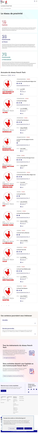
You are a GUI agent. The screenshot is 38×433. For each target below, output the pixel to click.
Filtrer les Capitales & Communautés (19, 431)
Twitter (19, 83)
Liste (10, 75)
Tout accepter (28, 428)
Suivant (6, 305)
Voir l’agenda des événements (9, 357)
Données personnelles (8, 328)
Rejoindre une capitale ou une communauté (15, 409)
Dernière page (9, 305)
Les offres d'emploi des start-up (16, 405)
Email (22, 94)
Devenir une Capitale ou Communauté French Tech (13, 376)
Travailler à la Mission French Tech (15, 400)
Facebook (17, 83)
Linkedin (21, 83)
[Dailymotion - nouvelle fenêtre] (29, 392)
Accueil (2, 8)
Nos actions (2, 402)
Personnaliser (12, 428)
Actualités (5, 320)
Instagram (36, 389)
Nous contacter (21, 398)
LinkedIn (31, 389)
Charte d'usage (21, 400)
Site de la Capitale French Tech (22, 85)
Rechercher (35, 1)
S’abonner (3, 390)
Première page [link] (1, 305)
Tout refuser (20, 428)
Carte (14, 75)
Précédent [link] (4, 305)
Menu (37, 1)
